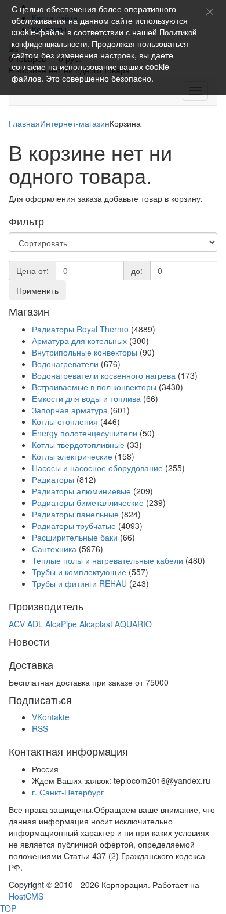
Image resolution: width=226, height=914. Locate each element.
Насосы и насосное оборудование (97, 467)
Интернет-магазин (75, 123)
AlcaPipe (61, 624)
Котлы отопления (66, 421)
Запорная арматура (70, 410)
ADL (35, 624)
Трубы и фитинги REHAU (79, 583)
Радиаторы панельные (75, 514)
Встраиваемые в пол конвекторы (94, 387)
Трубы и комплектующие (79, 572)
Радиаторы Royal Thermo (80, 329)
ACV (17, 624)
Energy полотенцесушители (84, 433)
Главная (24, 123)
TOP (8, 908)
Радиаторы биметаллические (88, 502)
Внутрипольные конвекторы (84, 352)
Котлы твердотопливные (78, 444)
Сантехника (54, 548)
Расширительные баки (75, 537)
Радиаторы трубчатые (74, 525)
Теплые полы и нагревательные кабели (107, 560)
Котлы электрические (72, 456)
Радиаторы (54, 479)
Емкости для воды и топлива (86, 398)
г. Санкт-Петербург (68, 792)
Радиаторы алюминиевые (81, 491)
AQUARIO (133, 624)
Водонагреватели (65, 363)
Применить (37, 290)
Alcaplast (95, 624)
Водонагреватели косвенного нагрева (104, 375)
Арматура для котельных (79, 340)
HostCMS (26, 896)
